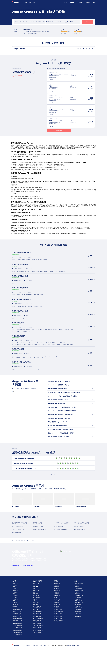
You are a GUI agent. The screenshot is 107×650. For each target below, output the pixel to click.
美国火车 (15, 593)
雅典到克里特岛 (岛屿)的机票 (61, 523)
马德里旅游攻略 (79, 607)
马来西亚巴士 (36, 597)
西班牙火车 (15, 584)
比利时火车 (15, 590)
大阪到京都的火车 (17, 625)
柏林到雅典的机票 (16, 532)
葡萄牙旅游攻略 (79, 602)
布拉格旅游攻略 (79, 616)
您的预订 (81, 2)
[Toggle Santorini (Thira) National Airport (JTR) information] (92, 463)
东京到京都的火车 (17, 621)
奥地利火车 (15, 600)
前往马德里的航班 (58, 611)
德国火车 (15, 586)
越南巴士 (35, 604)
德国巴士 (35, 586)
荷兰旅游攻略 (78, 604)
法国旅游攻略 (78, 588)
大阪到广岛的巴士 (38, 632)
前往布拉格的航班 (58, 621)
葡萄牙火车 (15, 604)
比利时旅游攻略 (79, 590)
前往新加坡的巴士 (38, 614)
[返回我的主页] (16, 2)
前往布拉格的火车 (17, 618)
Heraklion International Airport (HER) (25, 468)
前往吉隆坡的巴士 (38, 616)
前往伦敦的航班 (58, 609)
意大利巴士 (36, 590)
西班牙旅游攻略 (79, 584)
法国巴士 (35, 588)
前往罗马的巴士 (37, 609)
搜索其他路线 (18, 75)
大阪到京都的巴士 (38, 623)
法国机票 (56, 588)
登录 (94, 2)
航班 (30, 2)
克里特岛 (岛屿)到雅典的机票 (81, 523)
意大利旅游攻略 (79, 595)
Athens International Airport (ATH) (24, 458)
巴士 (26, 2)
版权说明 (28, 645)
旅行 (76, 581)
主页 (13, 541)
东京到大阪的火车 (17, 623)
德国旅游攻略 (78, 586)
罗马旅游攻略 (78, 609)
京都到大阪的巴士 (38, 628)
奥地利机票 (57, 600)
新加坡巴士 (36, 595)
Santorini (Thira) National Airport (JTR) (25, 463)
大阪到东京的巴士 (38, 625)
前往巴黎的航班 (58, 616)
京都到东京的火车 (17, 632)
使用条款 (35, 645)
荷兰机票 (56, 607)
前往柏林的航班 (58, 618)
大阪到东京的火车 (17, 628)
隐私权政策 (43, 645)
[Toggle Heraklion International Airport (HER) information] (92, 468)
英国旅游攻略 (78, 597)
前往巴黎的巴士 (37, 611)
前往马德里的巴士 (38, 607)
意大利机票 (57, 595)
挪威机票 (56, 602)
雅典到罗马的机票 (37, 523)
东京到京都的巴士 (38, 621)
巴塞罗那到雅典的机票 (18, 529)
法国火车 (15, 588)
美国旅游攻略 (78, 593)
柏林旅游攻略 (78, 614)
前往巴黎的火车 (17, 614)
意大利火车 (15, 595)
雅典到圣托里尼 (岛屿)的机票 (19, 523)
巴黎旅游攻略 (78, 611)
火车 (22, 2)
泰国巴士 (35, 600)
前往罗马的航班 (58, 614)
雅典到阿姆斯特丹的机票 (39, 529)
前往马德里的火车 (17, 609)
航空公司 (23, 541)
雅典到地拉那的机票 (38, 526)
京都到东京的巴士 (38, 630)
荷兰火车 (15, 607)
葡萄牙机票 (57, 604)
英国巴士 (35, 593)
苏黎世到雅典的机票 (17, 526)
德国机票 (56, 586)
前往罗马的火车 (17, 611)
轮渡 (34, 2)
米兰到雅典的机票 (58, 526)
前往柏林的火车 (17, 616)
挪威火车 (15, 602)
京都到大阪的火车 (17, 630)
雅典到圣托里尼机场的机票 (60, 529)
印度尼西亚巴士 (37, 602)
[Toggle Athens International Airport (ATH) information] (92, 458)
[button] (50, 22)
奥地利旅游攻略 (79, 600)
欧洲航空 (56, 581)
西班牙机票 (57, 584)
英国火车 (15, 597)
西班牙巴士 (36, 584)
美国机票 (56, 593)
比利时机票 (57, 590)
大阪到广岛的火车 (17, 635)
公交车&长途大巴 (37, 581)
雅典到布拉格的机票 (79, 529)
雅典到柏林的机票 (78, 526)
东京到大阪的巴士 (38, 618)
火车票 (14, 581)
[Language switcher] (73, 2)
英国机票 (56, 597)
